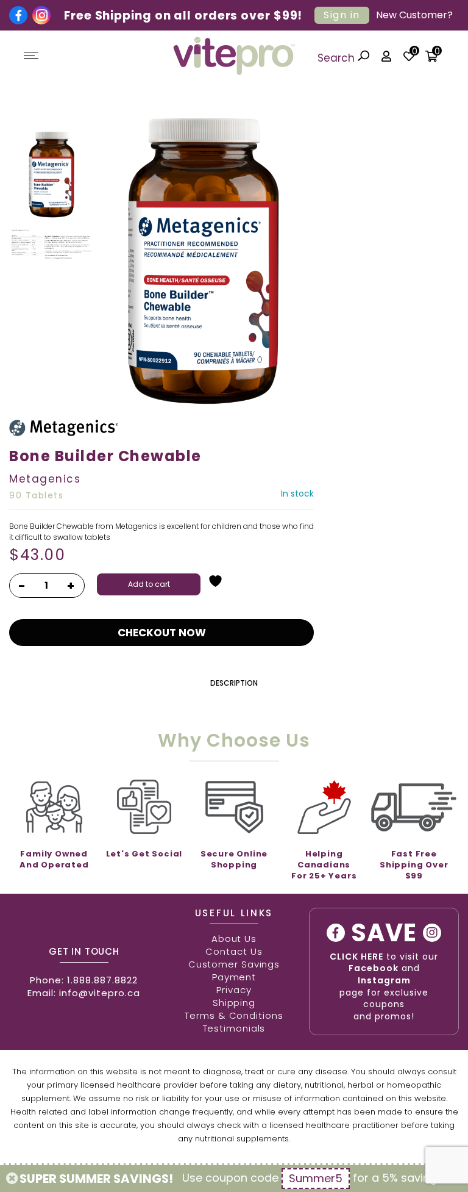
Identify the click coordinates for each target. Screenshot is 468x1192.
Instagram (384, 980)
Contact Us (233, 951)
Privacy (233, 989)
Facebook (374, 968)
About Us (234, 938)
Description (234, 683)
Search (337, 58)
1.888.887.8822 (102, 980)
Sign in (342, 15)
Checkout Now (162, 632)
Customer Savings (234, 964)
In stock (297, 493)
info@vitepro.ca (99, 992)
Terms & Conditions (234, 1015)
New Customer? (414, 15)
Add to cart (149, 584)
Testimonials (234, 1028)
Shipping (234, 1002)
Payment (234, 977)
